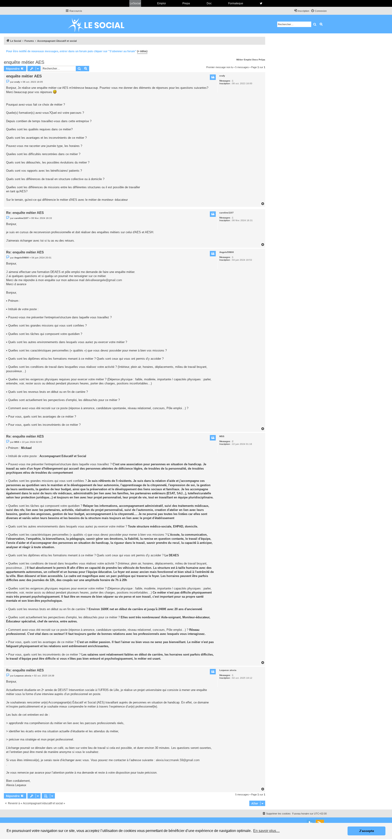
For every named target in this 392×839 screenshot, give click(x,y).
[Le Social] (99, 24)
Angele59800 (226, 252)
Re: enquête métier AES (25, 213)
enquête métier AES (24, 62)
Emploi (161, 3)
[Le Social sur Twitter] (261, 3)
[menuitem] (319, 11)
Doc (209, 3)
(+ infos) (142, 51)
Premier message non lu (219, 67)
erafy (222, 75)
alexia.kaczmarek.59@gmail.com (178, 760)
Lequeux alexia (227, 670)
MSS (221, 436)
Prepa (186, 3)
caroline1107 (226, 212)
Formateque (235, 3)
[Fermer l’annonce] (261, 50)
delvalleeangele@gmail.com (103, 280)
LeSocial (135, 3)
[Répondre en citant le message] (213, 77)
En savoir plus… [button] (266, 831)
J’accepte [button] (366, 831)
